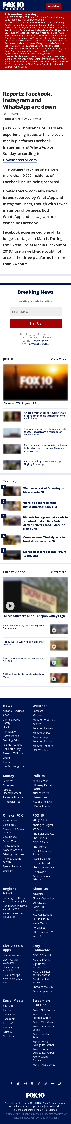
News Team (40, 923)
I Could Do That (42, 858)
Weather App (40, 737)
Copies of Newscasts (39, 908)
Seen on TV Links (13, 753)
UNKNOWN (39, 871)
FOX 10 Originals (40, 817)
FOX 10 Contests (42, 955)
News (7, 705)
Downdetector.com (20, 159)
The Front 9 (39, 846)
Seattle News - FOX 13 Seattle (14, 915)
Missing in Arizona (13, 854)
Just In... (9, 359)
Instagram (9, 1014)
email (53, 1083)
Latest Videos (14, 572)
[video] (35, 595)
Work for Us (40, 936)
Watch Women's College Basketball (43, 1051)
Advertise (38, 894)
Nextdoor (8, 1036)
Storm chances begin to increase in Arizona (23, 659)
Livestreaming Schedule (11, 968)
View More (58, 359)
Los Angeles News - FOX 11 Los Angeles (15, 899)
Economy (8, 785)
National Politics (42, 801)
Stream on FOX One (41, 1002)
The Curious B (41, 838)
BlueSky (7, 1032)
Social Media (13, 1000)
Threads (8, 1027)
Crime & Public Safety (11, 721)
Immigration (10, 731)
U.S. (23, 113)
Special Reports (12, 866)
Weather (40, 705)
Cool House (10, 837)
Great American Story (42, 852)
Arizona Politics (42, 793)
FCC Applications (42, 914)
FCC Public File (41, 919)
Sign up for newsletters (39, 965)
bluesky (46, 1083)
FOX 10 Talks (40, 842)
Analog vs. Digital (43, 825)
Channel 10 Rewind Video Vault (14, 830)
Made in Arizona (12, 850)
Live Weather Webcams (10, 961)
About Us (40, 888)
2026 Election (40, 781)
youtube (32, 1083)
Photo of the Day (43, 987)
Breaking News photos (41, 980)
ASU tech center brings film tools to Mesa (23, 675)
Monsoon (38, 715)
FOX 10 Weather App (12, 980)
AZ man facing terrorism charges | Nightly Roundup (44, 463)
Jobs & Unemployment (12, 791)
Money (8, 776)
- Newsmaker (40, 797)
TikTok (7, 1010)
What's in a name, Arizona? (43, 877)
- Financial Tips (11, 801)
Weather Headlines (44, 719)
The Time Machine (44, 867)
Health (7, 727)
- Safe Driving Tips (13, 766)
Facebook (9, 1018)
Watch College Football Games (42, 1016)
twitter (18, 1083)
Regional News (10, 890)
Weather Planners (43, 728)
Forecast (38, 711)
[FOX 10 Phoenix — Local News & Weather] (13, 5)
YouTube (8, 1005)
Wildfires (38, 724)
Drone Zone (10, 841)
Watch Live (54, 6)
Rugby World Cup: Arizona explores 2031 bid (23, 643)
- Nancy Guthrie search (12, 860)
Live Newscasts (12, 955)
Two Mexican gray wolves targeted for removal (23, 627)
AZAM (6, 715)
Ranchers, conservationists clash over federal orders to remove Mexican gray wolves (45, 447)
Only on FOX (13, 815)
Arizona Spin (10, 820)
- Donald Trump (42, 806)
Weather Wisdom (43, 745)
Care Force (9, 825)
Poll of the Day (12, 749)
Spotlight (8, 870)
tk (39, 1083)
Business (8, 781)
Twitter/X (8, 1023)
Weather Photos (42, 741)
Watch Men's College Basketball (43, 1043)
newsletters (60, 1083)
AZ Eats (37, 829)
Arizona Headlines (13, 711)
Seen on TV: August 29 (20, 403)
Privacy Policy (39, 340)
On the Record (41, 863)
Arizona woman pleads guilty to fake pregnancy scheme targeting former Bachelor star (45, 415)
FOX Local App (11, 975)
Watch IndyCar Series (41, 1035)
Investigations (11, 845)
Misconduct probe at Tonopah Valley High (34, 616)
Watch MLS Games (44, 1064)
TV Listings (39, 927)
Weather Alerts (41, 732)
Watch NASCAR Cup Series (44, 1028)
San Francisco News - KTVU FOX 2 (15, 907)
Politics (39, 776)
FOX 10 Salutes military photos (41, 973)
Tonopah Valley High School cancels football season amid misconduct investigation (45, 431)
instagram (25, 1083)
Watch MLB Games (44, 1022)
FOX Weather (40, 750)
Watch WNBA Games (41, 1058)
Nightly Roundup (12, 744)
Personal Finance (13, 797)
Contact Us (39, 902)
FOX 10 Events (41, 959)
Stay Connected (41, 948)
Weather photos (42, 991)
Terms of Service (38, 344)
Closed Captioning (43, 898)
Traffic (7, 762)
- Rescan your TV (43, 932)
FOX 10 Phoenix (11, 113)
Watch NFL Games (44, 1010)
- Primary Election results (43, 787)
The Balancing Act (43, 833)
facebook (11, 1083)
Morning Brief (11, 740)
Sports (7, 757)
